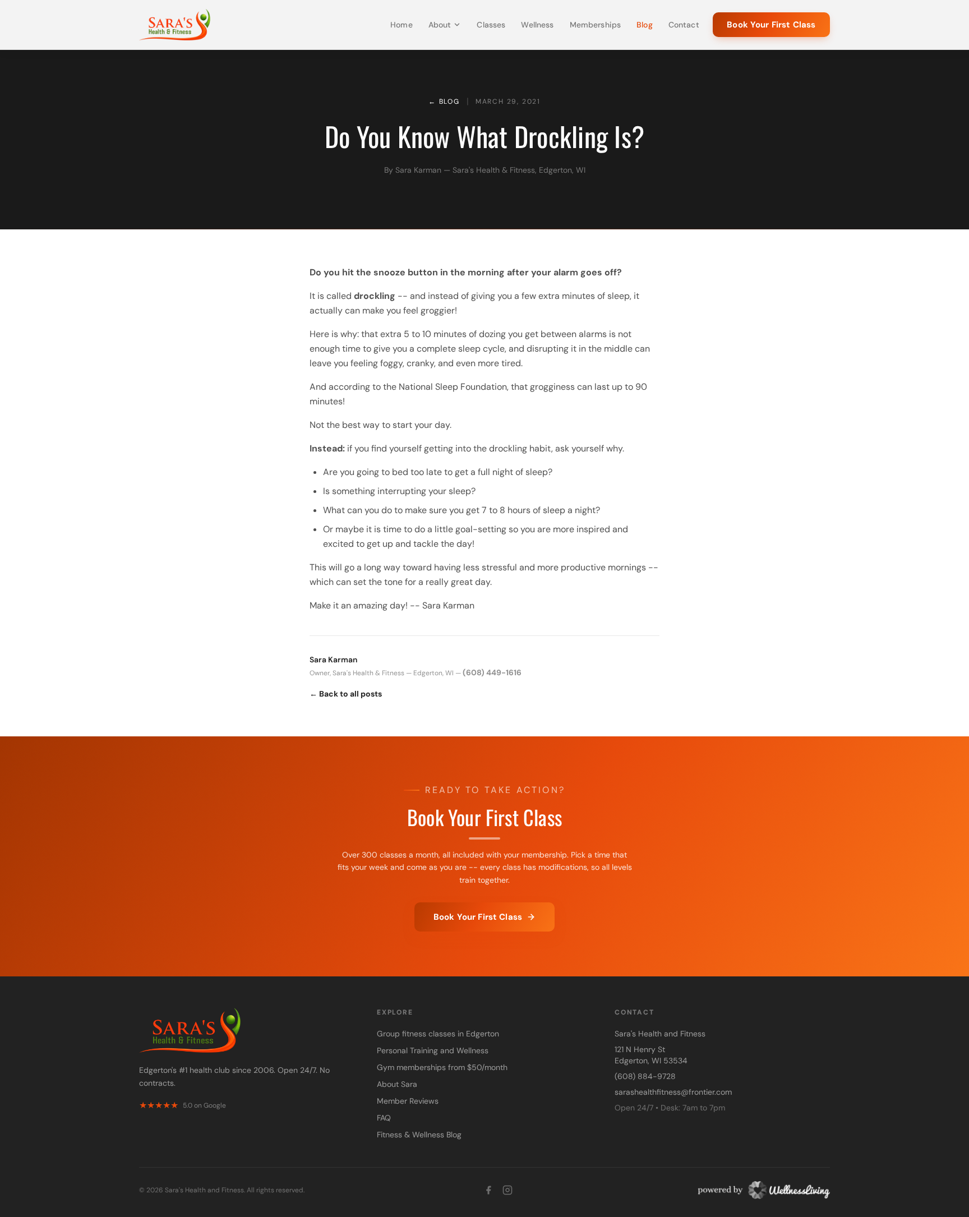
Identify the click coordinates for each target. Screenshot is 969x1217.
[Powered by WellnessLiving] (761, 1190)
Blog (644, 25)
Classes (491, 25)
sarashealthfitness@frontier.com (673, 1092)
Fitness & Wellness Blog (419, 1135)
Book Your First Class (771, 24)
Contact (683, 25)
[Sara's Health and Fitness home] (174, 24)
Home (401, 25)
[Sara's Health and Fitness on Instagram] (507, 1190)
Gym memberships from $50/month (442, 1067)
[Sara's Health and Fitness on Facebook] (488, 1190)
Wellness (537, 25)
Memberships (595, 25)
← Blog (444, 101)
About (439, 25)
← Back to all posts (346, 694)
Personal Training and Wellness (432, 1050)
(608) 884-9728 (645, 1076)
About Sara (397, 1084)
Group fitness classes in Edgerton (438, 1034)
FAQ (384, 1118)
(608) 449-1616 (492, 672)
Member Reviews (408, 1101)
